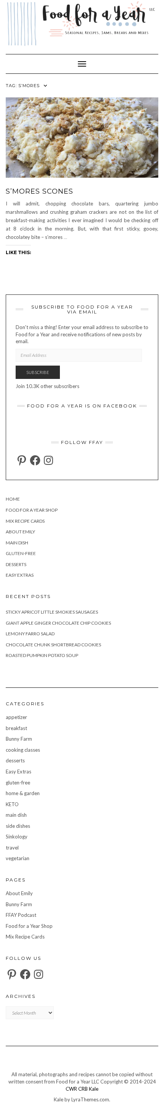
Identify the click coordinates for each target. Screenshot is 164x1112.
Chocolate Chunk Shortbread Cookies (53, 644)
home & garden (23, 793)
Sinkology (16, 837)
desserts (16, 564)
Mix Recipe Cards (25, 521)
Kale (93, 1089)
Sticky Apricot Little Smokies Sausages (52, 612)
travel (12, 848)
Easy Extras (20, 575)
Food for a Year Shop (32, 510)
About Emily (20, 532)
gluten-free (21, 553)
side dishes (18, 826)
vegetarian (17, 858)
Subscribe (37, 372)
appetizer (16, 717)
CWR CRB (77, 1089)
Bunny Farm (19, 739)
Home (13, 499)
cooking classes (23, 750)
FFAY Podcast (21, 915)
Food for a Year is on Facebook (82, 406)
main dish (17, 543)
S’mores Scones (39, 191)
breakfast (16, 728)
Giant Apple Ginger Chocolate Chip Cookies (58, 623)
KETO (12, 804)
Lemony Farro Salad (30, 633)
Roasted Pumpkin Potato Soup (42, 655)
